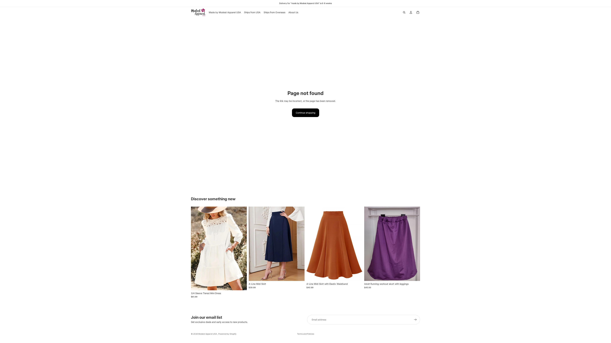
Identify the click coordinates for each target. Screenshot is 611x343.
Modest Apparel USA (207, 334)
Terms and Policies (305, 334)
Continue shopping (305, 112)
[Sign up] (415, 319)
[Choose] (242, 285)
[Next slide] (242, 248)
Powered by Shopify (227, 334)
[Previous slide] (195, 248)
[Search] (404, 12)
